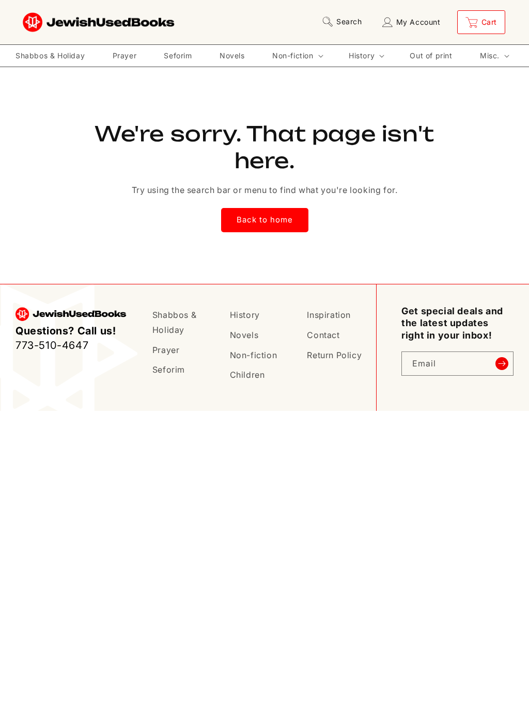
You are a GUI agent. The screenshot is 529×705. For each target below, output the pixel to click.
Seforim (168, 369)
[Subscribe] (501, 363)
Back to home (265, 220)
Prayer (166, 350)
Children (247, 375)
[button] (344, 21)
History (245, 315)
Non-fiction (253, 355)
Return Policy (334, 355)
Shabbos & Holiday (174, 322)
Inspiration (329, 315)
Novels (244, 335)
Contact (323, 335)
